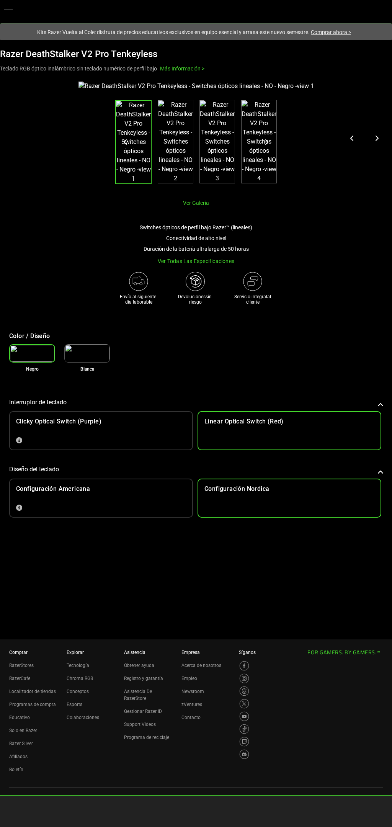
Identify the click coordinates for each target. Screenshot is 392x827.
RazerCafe (19, 678)
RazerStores (21, 665)
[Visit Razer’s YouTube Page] (244, 716)
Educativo (19, 717)
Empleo (189, 678)
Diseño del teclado (34, 469)
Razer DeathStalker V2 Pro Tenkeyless (78, 54)
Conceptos (78, 691)
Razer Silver (21, 743)
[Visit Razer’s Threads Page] (244, 691)
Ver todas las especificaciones (196, 261)
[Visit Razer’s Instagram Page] (244, 678)
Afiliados (18, 756)
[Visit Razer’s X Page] (244, 703)
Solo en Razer (23, 730)
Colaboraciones (83, 717)
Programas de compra (32, 704)
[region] (196, 137)
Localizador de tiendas (32, 691)
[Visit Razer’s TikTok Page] (244, 729)
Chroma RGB (80, 678)
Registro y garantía (143, 678)
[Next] (266, 142)
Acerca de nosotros (201, 665)
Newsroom (192, 691)
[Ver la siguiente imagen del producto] (377, 138)
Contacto (191, 717)
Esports (74, 704)
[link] (87, 353)
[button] (8, 11)
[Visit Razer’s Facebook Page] (244, 665)
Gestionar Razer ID (143, 711)
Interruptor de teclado (38, 402)
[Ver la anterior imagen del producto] (352, 138)
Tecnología (78, 665)
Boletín (16, 769)
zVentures (191, 704)
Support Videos (140, 724)
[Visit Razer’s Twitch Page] (244, 741)
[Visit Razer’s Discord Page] (244, 754)
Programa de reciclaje (146, 737)
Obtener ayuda (139, 665)
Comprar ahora (331, 32)
